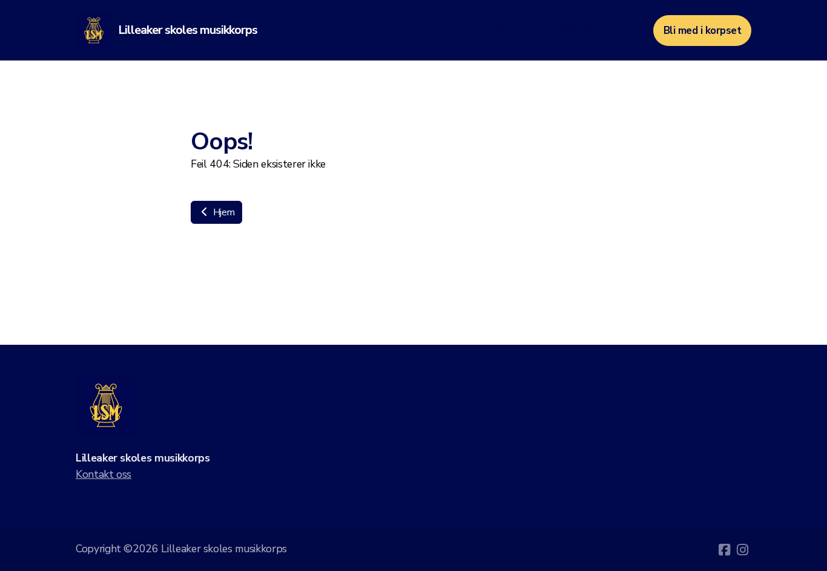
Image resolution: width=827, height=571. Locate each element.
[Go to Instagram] (742, 550)
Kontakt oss (103, 474)
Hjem (222, 212)
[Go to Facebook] (724, 550)
